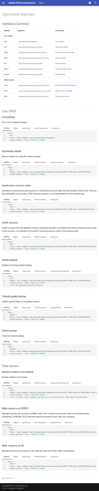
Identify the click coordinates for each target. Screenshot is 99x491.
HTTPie (6, 128)
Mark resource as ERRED (63, 91)
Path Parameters (40, 162)
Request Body (55, 307)
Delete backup (60, 74)
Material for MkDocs (17, 488)
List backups (59, 41)
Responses (56, 128)
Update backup (60, 63)
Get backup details (61, 47)
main (41, 3)
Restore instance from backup (65, 85)
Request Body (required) (59, 271)
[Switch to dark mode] (89, 2)
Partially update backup (63, 69)
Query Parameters (41, 128)
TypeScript (26, 128)
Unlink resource (60, 58)
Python (15, 128)
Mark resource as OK (62, 96)
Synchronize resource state (64, 52)
